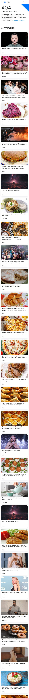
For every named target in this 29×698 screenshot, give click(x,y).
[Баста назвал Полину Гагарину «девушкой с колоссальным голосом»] (14, 445)
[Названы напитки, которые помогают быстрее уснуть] (14, 493)
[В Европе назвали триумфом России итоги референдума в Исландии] (14, 256)
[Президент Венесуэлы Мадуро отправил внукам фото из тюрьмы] (14, 611)
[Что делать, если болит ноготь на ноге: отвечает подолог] (14, 658)
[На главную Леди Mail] (8, 2)
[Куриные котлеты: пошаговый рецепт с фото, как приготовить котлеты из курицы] (14, 540)
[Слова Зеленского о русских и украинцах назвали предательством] (14, 43)
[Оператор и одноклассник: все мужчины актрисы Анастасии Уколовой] (14, 587)
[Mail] (5, 2)
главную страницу (19, 20)
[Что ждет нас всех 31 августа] (14, 516)
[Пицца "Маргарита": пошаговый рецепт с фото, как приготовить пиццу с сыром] (14, 327)
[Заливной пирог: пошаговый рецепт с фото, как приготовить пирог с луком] (14, 162)
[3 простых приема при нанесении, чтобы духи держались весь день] (14, 564)
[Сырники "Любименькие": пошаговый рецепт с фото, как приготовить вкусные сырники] (14, 304)
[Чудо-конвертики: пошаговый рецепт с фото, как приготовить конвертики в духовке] (14, 398)
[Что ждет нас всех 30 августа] (14, 185)
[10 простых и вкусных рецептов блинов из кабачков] (14, 209)
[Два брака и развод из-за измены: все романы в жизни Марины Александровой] (14, 91)
